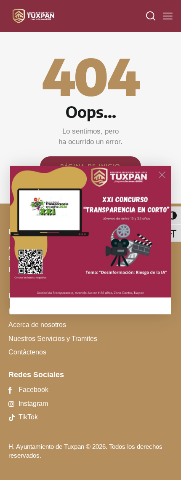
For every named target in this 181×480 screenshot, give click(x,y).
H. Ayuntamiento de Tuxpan (46, 446)
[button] (168, 16)
